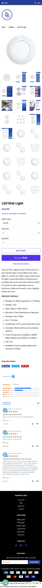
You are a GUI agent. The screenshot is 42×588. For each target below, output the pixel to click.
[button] (7, 420)
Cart (38, 3)
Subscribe (34, 562)
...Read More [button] (24, 474)
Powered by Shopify (33, 569)
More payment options (21, 263)
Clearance (21, 535)
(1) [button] (12, 390)
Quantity (5, 238)
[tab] (7, 403)
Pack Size (5, 229)
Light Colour (6, 219)
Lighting (11, 27)
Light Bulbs (21, 532)
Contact (21, 509)
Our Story (21, 500)
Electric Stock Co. (20, 569)
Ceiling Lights (21, 519)
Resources (21, 506)
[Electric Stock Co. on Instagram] (26, 546)
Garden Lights (21, 526)
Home (3, 27)
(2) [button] (12, 388)
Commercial (21, 529)
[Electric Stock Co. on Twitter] (16, 546)
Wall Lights (21, 522)
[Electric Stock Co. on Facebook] (21, 546)
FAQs (21, 503)
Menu (6, 3)
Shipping (5, 213)
